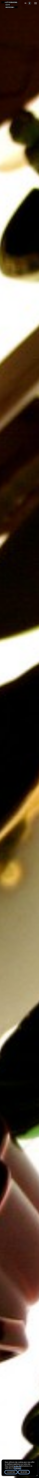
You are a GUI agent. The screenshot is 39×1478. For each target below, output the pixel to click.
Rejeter (24, 1472)
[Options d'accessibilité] (29, 3)
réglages (18, 1468)
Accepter (11, 1472)
